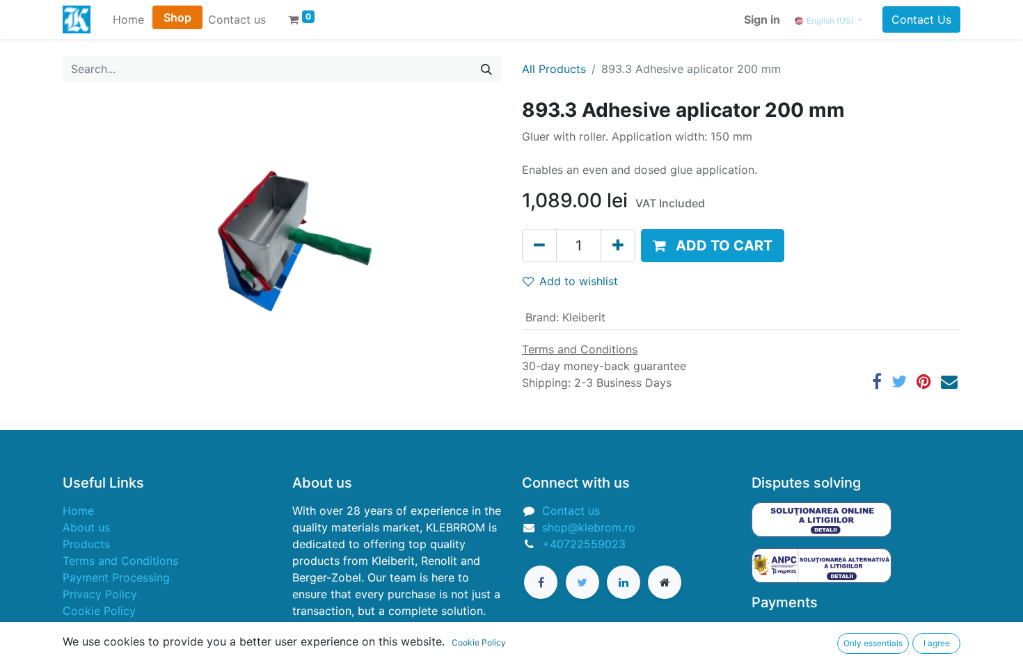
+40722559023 (584, 544)
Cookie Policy (99, 611)
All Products (554, 69)
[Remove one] (539, 245)
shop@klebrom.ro (588, 527)
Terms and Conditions (120, 561)
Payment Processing (116, 577)
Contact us (571, 511)
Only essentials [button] (873, 643)
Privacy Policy (100, 594)
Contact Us (921, 19)
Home (78, 511)
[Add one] (618, 245)
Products (86, 544)
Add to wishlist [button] (578, 281)
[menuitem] (128, 19)
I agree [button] (936, 643)
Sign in (762, 19)
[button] (712, 245)
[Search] (486, 69)
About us (86, 527)
